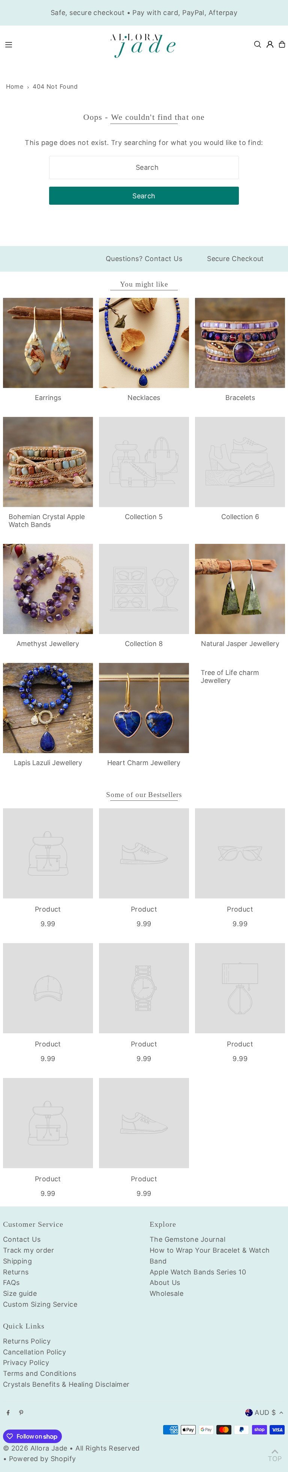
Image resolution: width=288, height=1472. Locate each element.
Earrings (48, 398)
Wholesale (166, 1293)
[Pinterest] (21, 1413)
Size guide (20, 1293)
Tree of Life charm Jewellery (230, 676)
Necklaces (144, 398)
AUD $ (265, 1412)
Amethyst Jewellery (47, 644)
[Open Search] (257, 44)
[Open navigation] (51, 44)
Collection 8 (144, 644)
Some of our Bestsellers (144, 795)
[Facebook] (8, 1413)
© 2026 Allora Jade (35, 1448)
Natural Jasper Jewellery (240, 644)
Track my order (28, 1250)
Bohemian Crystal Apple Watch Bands (47, 520)
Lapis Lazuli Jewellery (48, 763)
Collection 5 (144, 517)
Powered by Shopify (42, 1459)
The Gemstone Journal (187, 1239)
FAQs (11, 1282)
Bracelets (240, 398)
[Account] (270, 44)
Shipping (17, 1261)
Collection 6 (240, 517)
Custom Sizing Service (40, 1304)
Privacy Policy (26, 1362)
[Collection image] (144, 462)
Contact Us (22, 1239)
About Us (165, 1282)
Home (15, 86)
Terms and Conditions (39, 1373)
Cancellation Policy (34, 1352)
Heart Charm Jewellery (143, 763)
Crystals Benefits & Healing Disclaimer (66, 1384)
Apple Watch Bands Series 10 (198, 1272)
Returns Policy (27, 1341)
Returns (16, 1272)
